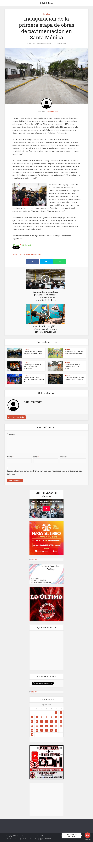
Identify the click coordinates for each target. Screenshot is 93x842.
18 (37, 726)
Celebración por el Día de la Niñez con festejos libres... (74, 353)
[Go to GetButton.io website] (87, 839)
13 (46, 721)
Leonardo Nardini (34, 254)
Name (10, 456)
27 (46, 730)
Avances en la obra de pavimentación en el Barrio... (72, 366)
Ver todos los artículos (16, 417)
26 (42, 730)
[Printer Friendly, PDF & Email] (22, 244)
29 (56, 730)
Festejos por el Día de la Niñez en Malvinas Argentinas (32, 366)
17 (32, 726)
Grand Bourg (19, 254)
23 (61, 726)
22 (56, 726)
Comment (11, 434)
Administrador (61, 44)
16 (61, 721)
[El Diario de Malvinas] (46, 2)
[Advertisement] (46, 799)
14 (51, 721)
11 (37, 721)
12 (42, 721)
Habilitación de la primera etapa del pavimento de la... (33, 353)
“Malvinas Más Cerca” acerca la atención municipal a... (34, 379)
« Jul (30, 741)
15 (56, 721)
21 (51, 726)
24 (32, 730)
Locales (46, 14)
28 (51, 730)
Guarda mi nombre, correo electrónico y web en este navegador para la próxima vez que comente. (44, 472)
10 (32, 721)
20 (46, 726)
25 (37, 730)
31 (32, 735)
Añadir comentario (44, 44)
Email (36, 456)
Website (63, 456)
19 (42, 726)
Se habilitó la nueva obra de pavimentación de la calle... (74, 378)
